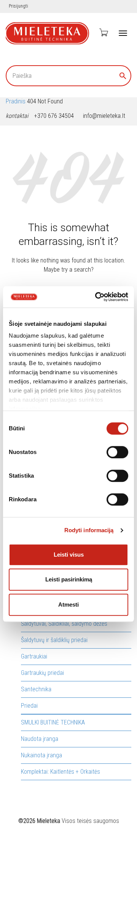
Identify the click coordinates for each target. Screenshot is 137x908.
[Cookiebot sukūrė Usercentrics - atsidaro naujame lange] (96, 297)
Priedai (29, 705)
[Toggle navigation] (123, 33)
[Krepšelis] (103, 32)
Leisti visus (69, 554)
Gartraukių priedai (42, 672)
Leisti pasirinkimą (68, 579)
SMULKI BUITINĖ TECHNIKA (53, 722)
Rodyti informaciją (89, 530)
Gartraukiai (34, 656)
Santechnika (36, 689)
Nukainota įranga (41, 755)
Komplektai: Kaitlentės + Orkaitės (60, 771)
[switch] (117, 452)
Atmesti (68, 604)
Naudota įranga (39, 738)
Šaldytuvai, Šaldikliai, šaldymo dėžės (64, 623)
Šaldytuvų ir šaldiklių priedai (54, 640)
